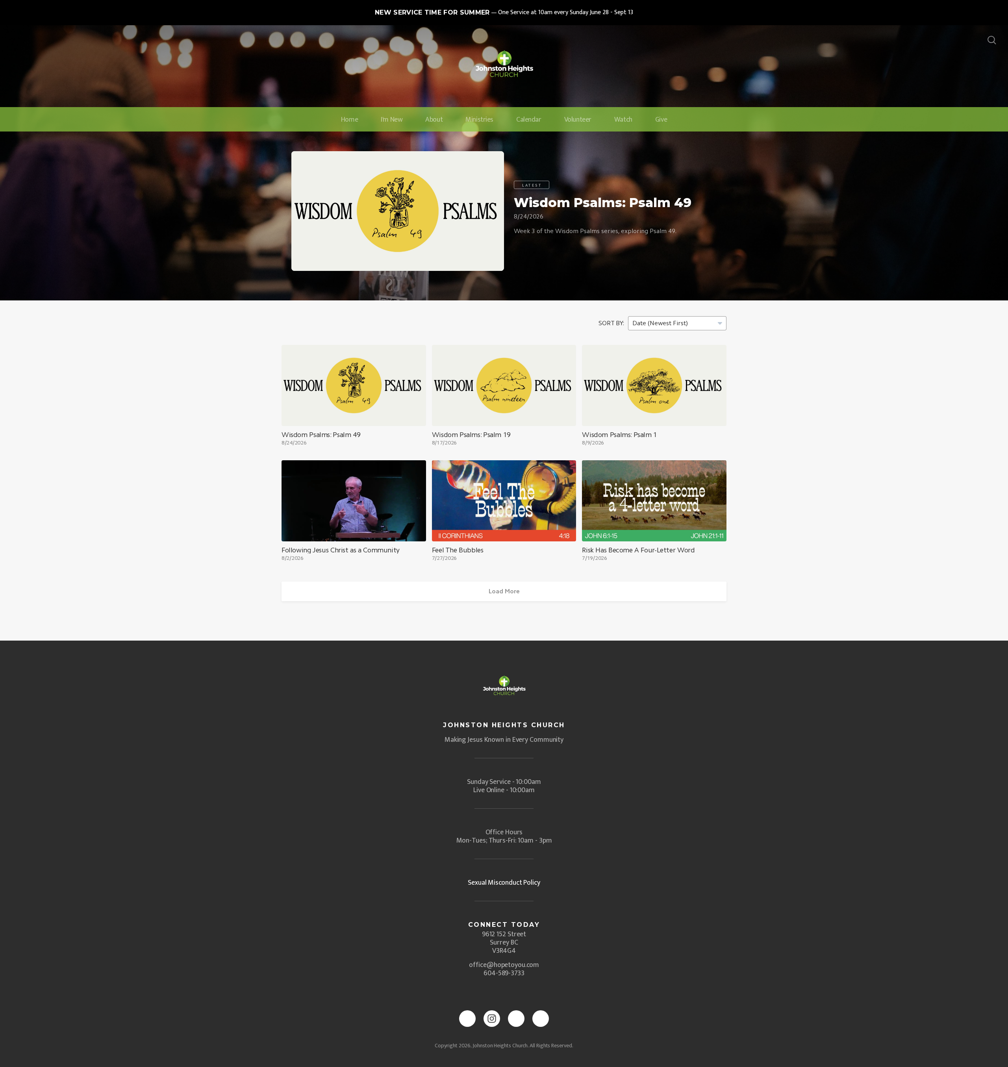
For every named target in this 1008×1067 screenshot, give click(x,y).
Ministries (479, 120)
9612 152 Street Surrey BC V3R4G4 (504, 942)
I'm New (391, 120)
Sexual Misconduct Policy (504, 883)
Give (661, 120)
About (434, 120)
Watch (623, 120)
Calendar (528, 120)
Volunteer (577, 120)
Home (349, 120)
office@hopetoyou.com (504, 965)
